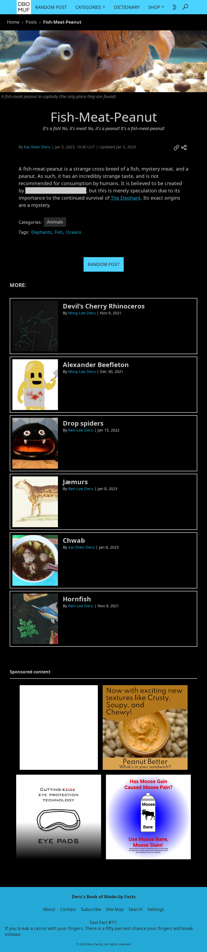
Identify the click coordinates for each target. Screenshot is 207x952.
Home (13, 22)
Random (45, 7)
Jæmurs (75, 481)
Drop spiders (83, 423)
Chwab (74, 540)
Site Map (115, 909)
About (49, 909)
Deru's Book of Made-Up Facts (104, 897)
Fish (59, 232)
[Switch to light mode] (174, 7)
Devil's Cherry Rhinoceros (104, 305)
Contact (68, 909)
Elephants (41, 232)
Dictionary (127, 7)
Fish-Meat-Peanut (62, 22)
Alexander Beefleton (96, 364)
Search (136, 909)
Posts (31, 22)
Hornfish (77, 598)
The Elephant (126, 198)
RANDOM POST (103, 264)
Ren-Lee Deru (80, 430)
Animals (55, 222)
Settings (155, 909)
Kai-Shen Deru (37, 146)
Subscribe (91, 909)
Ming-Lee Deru (82, 312)
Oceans (73, 232)
